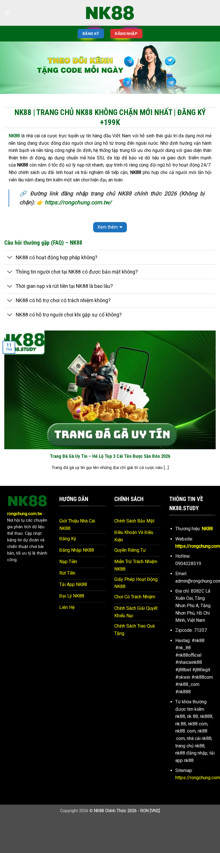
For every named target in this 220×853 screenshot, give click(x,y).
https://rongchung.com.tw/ (78, 202)
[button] (7, 13)
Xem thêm (107, 227)
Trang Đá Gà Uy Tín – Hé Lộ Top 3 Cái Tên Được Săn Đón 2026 (110, 456)
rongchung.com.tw (24, 513)
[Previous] (12, 70)
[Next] (208, 70)
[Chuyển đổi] (9, 258)
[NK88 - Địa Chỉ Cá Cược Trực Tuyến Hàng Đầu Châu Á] (110, 13)
